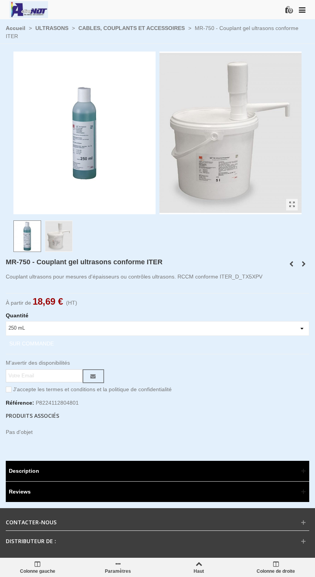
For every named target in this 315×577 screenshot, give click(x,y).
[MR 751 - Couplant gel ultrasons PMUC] (292, 204)
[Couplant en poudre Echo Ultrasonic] (291, 264)
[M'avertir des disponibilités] (93, 376)
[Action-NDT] (29, 9)
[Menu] (302, 9)
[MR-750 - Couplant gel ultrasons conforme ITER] (230, 210)
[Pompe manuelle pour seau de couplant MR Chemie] (303, 264)
